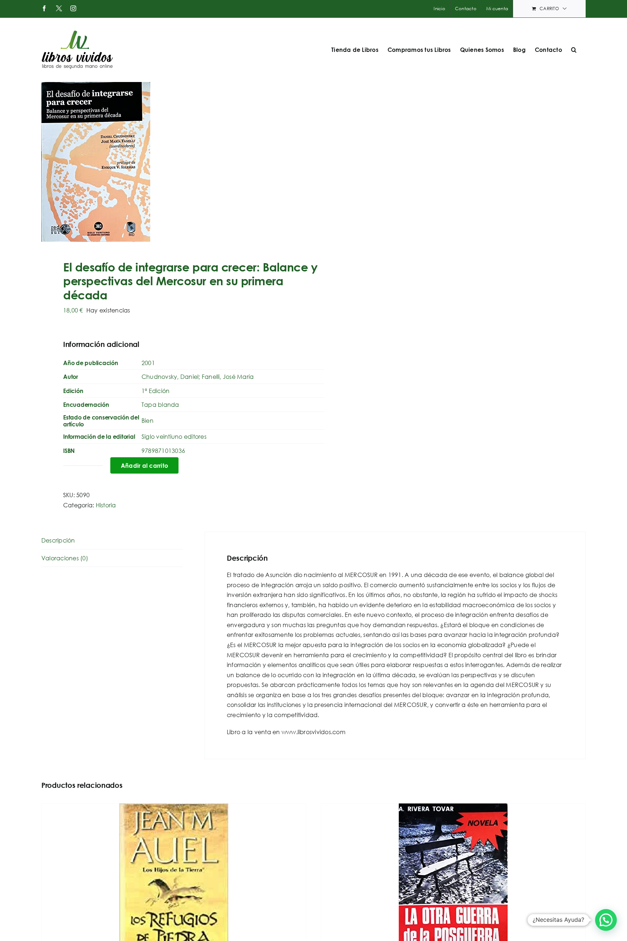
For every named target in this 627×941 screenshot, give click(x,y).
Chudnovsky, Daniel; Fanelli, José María (198, 376)
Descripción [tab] (58, 540)
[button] (574, 50)
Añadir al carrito (144, 465)
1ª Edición (155, 390)
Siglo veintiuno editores (174, 436)
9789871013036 (163, 450)
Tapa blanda (160, 404)
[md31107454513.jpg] (172, 162)
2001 (148, 363)
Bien (147, 420)
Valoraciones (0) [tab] (64, 558)
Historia (106, 505)
